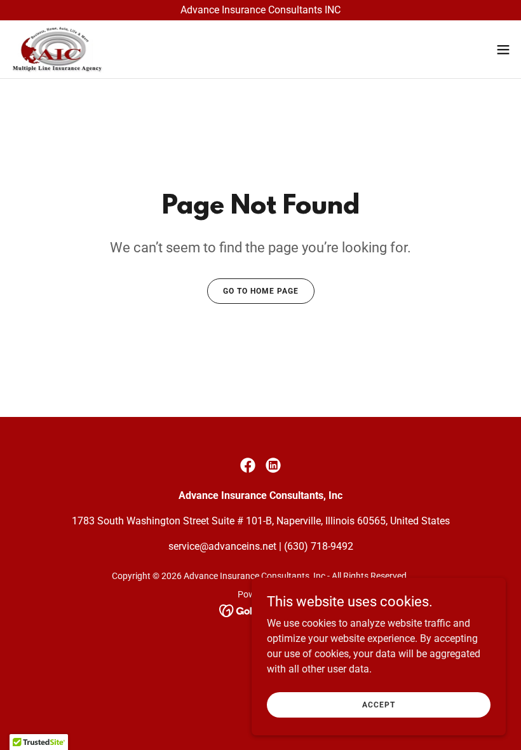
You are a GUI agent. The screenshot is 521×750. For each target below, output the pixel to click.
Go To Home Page (261, 291)
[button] (503, 49)
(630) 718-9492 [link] (318, 546)
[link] (57, 49)
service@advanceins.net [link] (222, 546)
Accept (378, 704)
